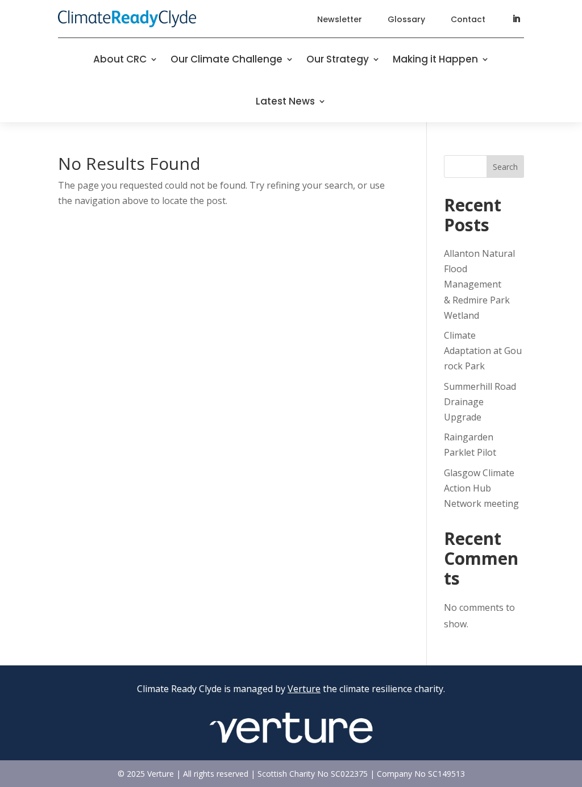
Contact (468, 19)
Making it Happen (435, 59)
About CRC (120, 59)
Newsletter (339, 19)
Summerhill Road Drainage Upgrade (480, 401)
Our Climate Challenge (226, 59)
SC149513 (446, 773)
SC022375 (349, 773)
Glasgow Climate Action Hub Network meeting (481, 488)
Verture (304, 688)
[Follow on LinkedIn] (516, 19)
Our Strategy (337, 59)
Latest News (285, 101)
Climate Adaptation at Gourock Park (483, 350)
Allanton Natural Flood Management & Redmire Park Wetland (479, 284)
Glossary (406, 19)
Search (505, 166)
